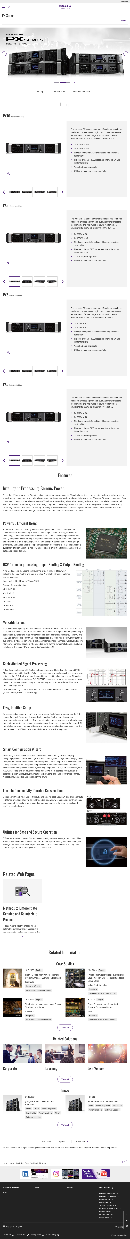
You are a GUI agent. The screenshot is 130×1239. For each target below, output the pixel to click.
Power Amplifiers (31, 1163)
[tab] (59, 82)
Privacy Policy (36, 1234)
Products (19, 1163)
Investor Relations (106, 1214)
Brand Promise (104, 1199)
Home (5, 1163)
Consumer (119, 1226)
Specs (62, 1141)
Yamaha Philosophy (106, 1205)
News (37, 1187)
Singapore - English (14, 1226)
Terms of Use (20, 1234)
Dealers (70, 1187)
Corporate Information (107, 1193)
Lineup (40, 91)
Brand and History (105, 1211)
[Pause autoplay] (74, 82)
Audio (12, 1163)
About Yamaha (104, 1187)
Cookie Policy (51, 1234)
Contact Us (7, 1234)
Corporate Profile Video (107, 1196)
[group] (14, 192)
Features (58, 91)
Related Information (81, 91)
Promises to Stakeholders (108, 1208)
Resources (80, 1141)
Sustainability (104, 1217)
